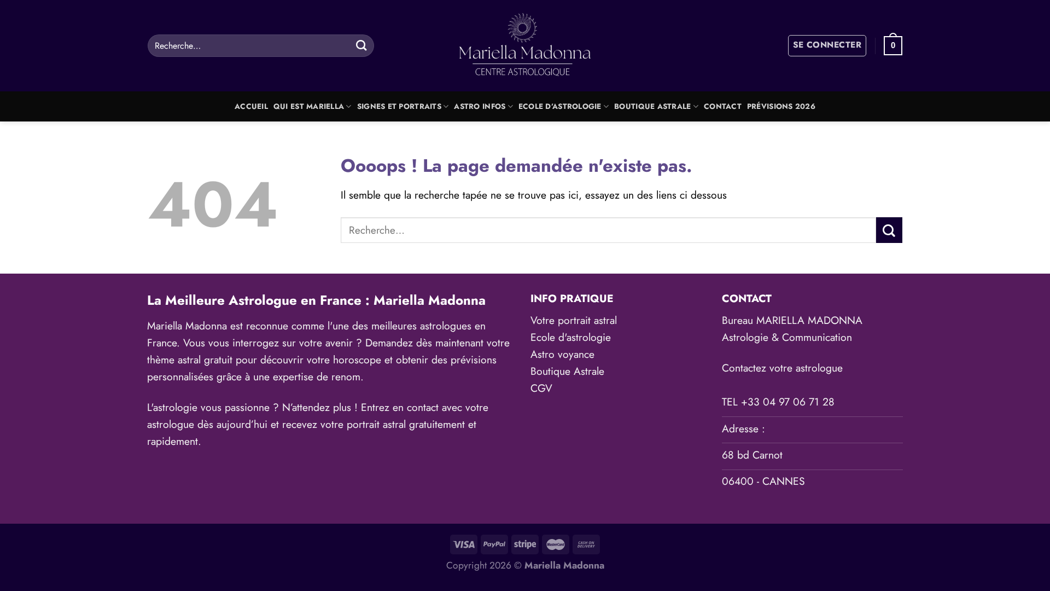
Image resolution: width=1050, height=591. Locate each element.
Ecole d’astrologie (560, 106)
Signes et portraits (399, 106)
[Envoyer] (361, 45)
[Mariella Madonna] (525, 45)
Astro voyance (562, 354)
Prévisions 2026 (781, 106)
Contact (723, 106)
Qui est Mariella (308, 106)
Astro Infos (479, 106)
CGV (541, 388)
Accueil (251, 106)
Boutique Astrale (652, 106)
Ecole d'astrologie (570, 337)
